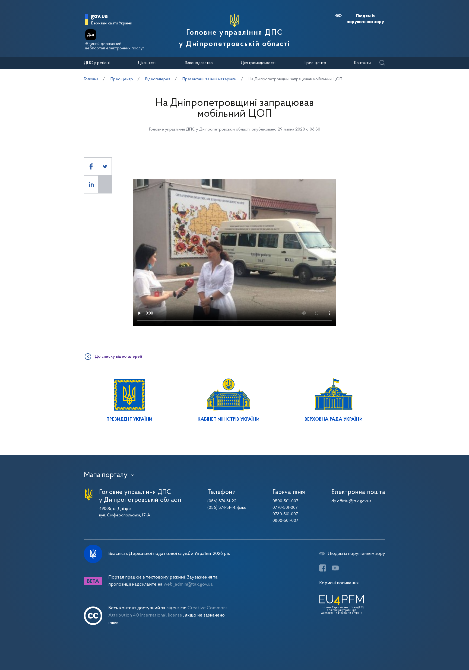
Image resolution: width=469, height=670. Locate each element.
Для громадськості (258, 63)
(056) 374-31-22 (221, 501)
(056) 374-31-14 (221, 508)
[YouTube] (335, 567)
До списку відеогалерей (118, 356)
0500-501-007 (285, 501)
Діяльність (147, 63)
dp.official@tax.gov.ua (351, 501)
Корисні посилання (339, 583)
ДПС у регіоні (97, 63)
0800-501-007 (285, 521)
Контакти (362, 63)
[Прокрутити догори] (441, 648)
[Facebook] (322, 567)
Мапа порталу (106, 475)
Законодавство (199, 63)
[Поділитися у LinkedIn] (91, 184)
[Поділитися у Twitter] (105, 166)
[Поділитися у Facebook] (91, 166)
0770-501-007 (285, 508)
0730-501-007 (285, 514)
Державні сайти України (111, 23)
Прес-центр (315, 63)
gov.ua (99, 16)
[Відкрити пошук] (382, 63)
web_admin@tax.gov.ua (188, 584)
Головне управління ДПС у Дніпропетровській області (234, 38)
